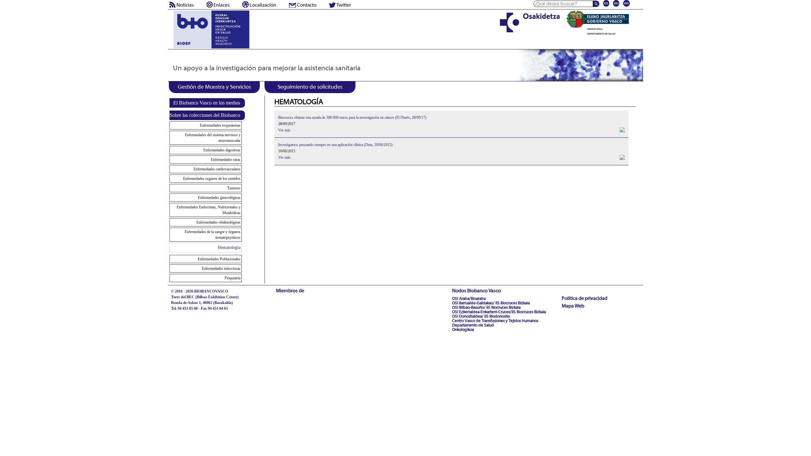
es (606, 3)
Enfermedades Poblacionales (219, 259)
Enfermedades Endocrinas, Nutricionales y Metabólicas (208, 210)
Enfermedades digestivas (221, 150)
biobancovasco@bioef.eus (192, 314)
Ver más (284, 130)
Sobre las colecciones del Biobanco (204, 115)
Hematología (229, 247)
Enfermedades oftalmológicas (218, 222)
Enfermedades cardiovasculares (217, 169)
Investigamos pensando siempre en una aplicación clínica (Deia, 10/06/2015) (335, 144)
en (626, 3)
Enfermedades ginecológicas (219, 197)
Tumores (233, 188)
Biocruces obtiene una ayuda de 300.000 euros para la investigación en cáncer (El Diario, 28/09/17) (352, 117)
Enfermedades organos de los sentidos (211, 178)
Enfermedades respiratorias (220, 125)
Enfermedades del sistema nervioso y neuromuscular (212, 138)
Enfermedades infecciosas (221, 268)
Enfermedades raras (225, 159)
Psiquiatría (232, 278)
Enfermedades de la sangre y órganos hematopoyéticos (212, 235)
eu (616, 3)
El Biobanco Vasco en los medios (206, 102)
